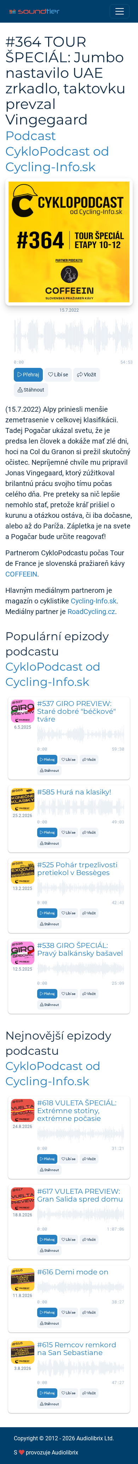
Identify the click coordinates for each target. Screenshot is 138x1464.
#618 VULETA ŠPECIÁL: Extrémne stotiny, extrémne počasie (76, 1111)
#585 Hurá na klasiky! (74, 792)
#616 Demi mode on (73, 1272)
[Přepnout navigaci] (120, 11)
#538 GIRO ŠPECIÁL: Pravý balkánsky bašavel (80, 949)
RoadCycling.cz (91, 611)
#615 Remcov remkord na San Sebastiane (76, 1349)
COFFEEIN (21, 574)
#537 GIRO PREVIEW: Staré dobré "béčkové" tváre (76, 711)
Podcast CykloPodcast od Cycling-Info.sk (57, 151)
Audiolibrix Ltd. (95, 1438)
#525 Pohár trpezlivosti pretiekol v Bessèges (77, 869)
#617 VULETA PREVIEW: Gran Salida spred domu (80, 1195)
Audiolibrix (65, 1452)
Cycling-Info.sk (93, 601)
